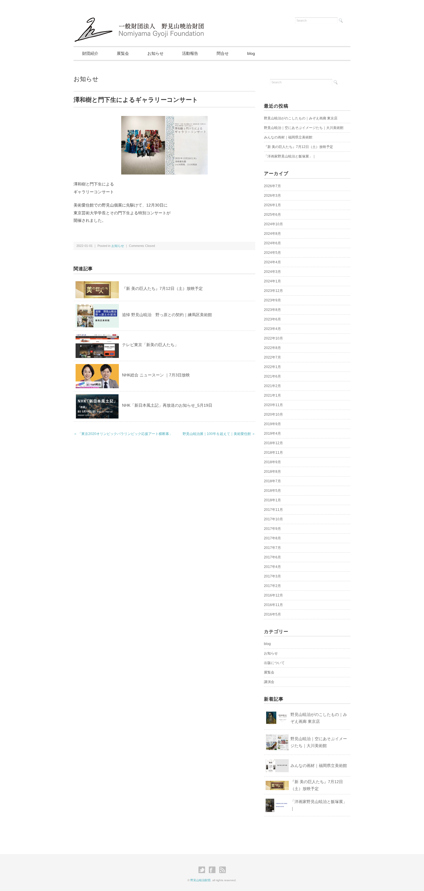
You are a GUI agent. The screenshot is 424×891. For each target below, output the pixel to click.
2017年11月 (273, 510)
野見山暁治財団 (200, 880)
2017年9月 (272, 529)
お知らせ (155, 53)
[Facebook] (213, 870)
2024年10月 (273, 224)
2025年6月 (272, 215)
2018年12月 (273, 443)
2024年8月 (272, 234)
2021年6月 (272, 376)
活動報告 (190, 53)
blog (251, 53)
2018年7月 (272, 481)
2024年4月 (272, 262)
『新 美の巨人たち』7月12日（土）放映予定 (162, 288)
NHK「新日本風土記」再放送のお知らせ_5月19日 (167, 405)
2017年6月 (272, 557)
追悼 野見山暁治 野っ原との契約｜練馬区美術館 (167, 314)
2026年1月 (272, 205)
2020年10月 (273, 414)
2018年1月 (272, 500)
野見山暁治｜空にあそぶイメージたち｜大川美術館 (304, 128)
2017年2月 (272, 586)
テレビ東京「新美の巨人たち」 (150, 344)
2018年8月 (272, 472)
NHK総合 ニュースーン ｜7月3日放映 (156, 375)
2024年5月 (272, 253)
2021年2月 (272, 386)
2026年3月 (272, 196)
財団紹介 (90, 53)
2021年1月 (272, 395)
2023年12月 (273, 291)
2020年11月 (273, 405)
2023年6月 (272, 319)
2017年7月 (272, 548)
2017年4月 (272, 567)
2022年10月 (273, 338)
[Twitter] (203, 870)
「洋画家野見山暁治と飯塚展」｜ (290, 156)
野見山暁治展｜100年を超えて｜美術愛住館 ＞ (219, 434)
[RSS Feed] (222, 870)
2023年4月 (272, 329)
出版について (274, 663)
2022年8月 (272, 348)
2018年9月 (272, 462)
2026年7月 (272, 186)
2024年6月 (272, 243)
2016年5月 (272, 614)
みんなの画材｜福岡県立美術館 (288, 137)
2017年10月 (273, 519)
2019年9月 (272, 424)
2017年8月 (272, 538)
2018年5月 (272, 491)
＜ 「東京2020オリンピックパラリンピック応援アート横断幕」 (123, 434)
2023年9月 (272, 300)
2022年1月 (272, 367)
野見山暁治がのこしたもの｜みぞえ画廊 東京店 (300, 118)
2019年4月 (272, 434)
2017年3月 (272, 576)
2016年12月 (273, 595)
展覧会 (123, 53)
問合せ (223, 53)
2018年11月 (273, 453)
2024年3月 (272, 272)
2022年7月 (272, 357)
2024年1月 (272, 281)
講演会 (269, 682)
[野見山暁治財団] (141, 18)
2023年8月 (272, 310)
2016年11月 (273, 605)
